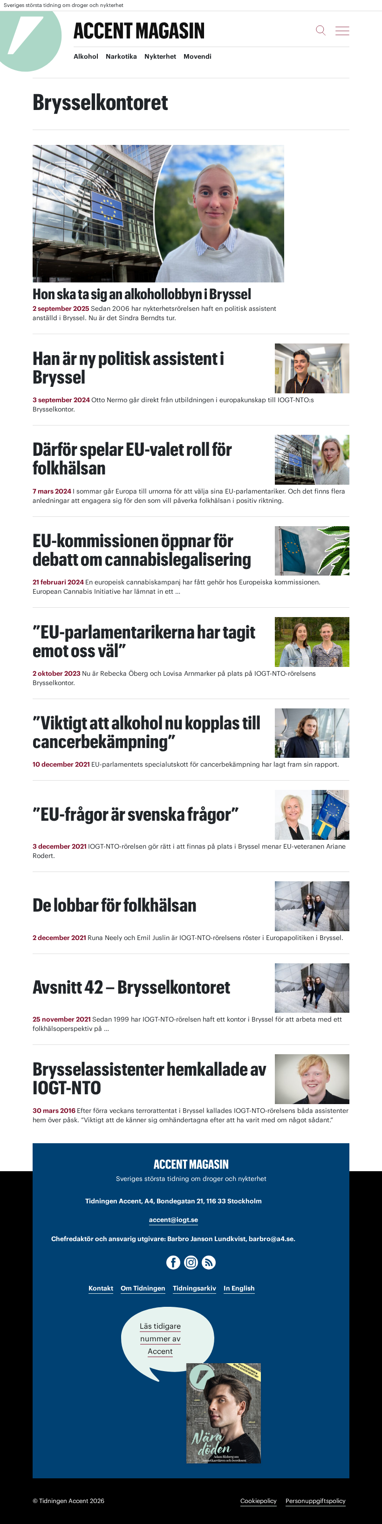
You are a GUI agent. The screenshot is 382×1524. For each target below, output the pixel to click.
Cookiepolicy (258, 1501)
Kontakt (101, 1288)
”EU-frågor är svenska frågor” (136, 814)
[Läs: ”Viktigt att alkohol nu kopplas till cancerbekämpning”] (312, 733)
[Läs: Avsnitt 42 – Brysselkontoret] (312, 988)
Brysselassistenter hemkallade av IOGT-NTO (149, 1078)
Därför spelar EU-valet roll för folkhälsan (132, 458)
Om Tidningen (143, 1288)
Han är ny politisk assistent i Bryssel (128, 367)
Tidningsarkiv (194, 1288)
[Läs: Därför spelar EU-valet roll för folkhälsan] (312, 460)
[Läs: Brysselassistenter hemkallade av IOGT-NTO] (312, 1079)
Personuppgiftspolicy (316, 1501)
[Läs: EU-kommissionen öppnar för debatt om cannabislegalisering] (312, 551)
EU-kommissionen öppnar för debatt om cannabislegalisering (142, 549)
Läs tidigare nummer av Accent (160, 1338)
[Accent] (191, 1163)
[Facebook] (173, 1263)
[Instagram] (191, 1263)
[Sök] (321, 30)
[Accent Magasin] (139, 30)
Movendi (197, 56)
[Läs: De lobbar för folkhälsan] (312, 906)
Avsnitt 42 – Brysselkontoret (131, 987)
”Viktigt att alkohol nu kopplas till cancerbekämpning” (146, 732)
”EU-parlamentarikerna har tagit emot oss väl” (144, 641)
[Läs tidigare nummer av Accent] (223, 1413)
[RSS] (209, 1263)
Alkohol (86, 56)
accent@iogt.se (173, 1219)
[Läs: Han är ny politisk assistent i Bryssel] (312, 368)
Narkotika (121, 56)
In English (239, 1288)
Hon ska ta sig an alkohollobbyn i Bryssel (142, 293)
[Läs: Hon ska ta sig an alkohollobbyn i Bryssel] (158, 213)
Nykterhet (160, 56)
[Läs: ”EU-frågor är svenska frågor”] (312, 815)
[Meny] (342, 31)
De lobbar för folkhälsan (115, 905)
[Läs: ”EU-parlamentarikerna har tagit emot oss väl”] (312, 642)
